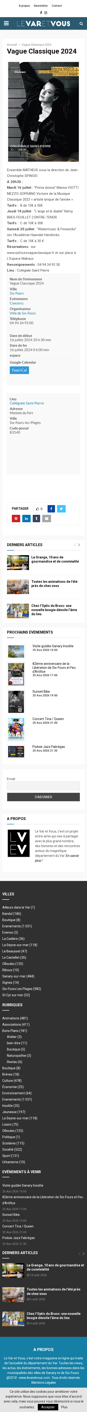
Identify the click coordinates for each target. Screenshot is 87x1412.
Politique (11, 1137)
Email (11, 779)
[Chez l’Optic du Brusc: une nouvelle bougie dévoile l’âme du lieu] (18, 611)
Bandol (11, 914)
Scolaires (13, 1143)
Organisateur (20, 309)
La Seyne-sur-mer (19, 945)
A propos (24, 5)
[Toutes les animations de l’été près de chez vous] (18, 587)
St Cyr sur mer (16, 995)
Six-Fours (17, 293)
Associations (16, 1024)
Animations (15, 1018)
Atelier (14, 1037)
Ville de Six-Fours (23, 313)
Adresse (16, 409)
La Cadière (13, 939)
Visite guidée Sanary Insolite (22, 1185)
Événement (19, 299)
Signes (10, 982)
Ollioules (12, 964)
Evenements (11, 926)
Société (12, 1149)
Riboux (10, 970)
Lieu (13, 399)
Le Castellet (14, 957)
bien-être (17, 1043)
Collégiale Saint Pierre (27, 403)
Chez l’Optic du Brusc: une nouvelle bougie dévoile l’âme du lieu (54, 610)
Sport (10, 1156)
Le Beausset (14, 951)
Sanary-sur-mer (18, 976)
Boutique (11, 920)
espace (15, 355)
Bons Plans (14, 1031)
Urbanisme (13, 1162)
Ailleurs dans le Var (18, 907)
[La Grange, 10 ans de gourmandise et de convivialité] (18, 562)
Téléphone (18, 319)
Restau (14, 1062)
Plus (64, 1407)
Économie (13, 1087)
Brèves (10, 1074)
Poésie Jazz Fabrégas (18, 1238)
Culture (12, 1080)
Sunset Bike (11, 1215)
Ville (13, 289)
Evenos (10, 932)
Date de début (21, 336)
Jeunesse (13, 1112)
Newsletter (41, 5)
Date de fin (18, 345)
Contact (57, 5)
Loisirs (10, 1124)
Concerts (17, 303)
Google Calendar (23, 362)
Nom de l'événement (26, 279)
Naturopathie (19, 1055)
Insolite (10, 1106)
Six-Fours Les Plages (21, 989)
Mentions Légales (43, 1382)
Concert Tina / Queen (18, 1226)
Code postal (19, 428)
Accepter (48, 1407)
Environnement (17, 1093)
